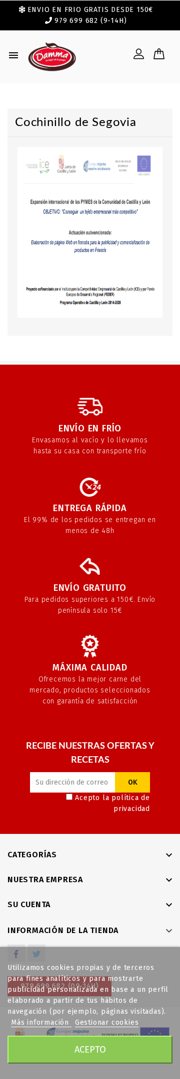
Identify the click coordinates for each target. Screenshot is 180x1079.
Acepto (90, 1049)
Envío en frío (90, 428)
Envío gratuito (90, 587)
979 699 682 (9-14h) (90, 20)
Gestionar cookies (107, 1022)
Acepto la (112, 803)
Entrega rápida (89, 508)
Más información (41, 1022)
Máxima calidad (89, 667)
